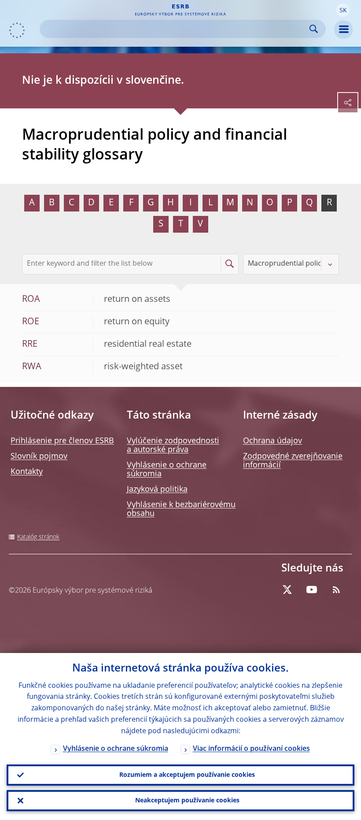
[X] (287, 589)
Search (313, 29)
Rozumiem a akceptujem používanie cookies (187, 775)
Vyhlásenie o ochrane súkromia (115, 749)
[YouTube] (311, 589)
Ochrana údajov (272, 441)
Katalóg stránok (38, 537)
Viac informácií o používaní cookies (251, 749)
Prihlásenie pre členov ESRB (62, 441)
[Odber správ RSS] (336, 589)
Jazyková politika (157, 489)
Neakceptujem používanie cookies (187, 801)
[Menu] (343, 29)
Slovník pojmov (39, 456)
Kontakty (27, 472)
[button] (343, 10)
